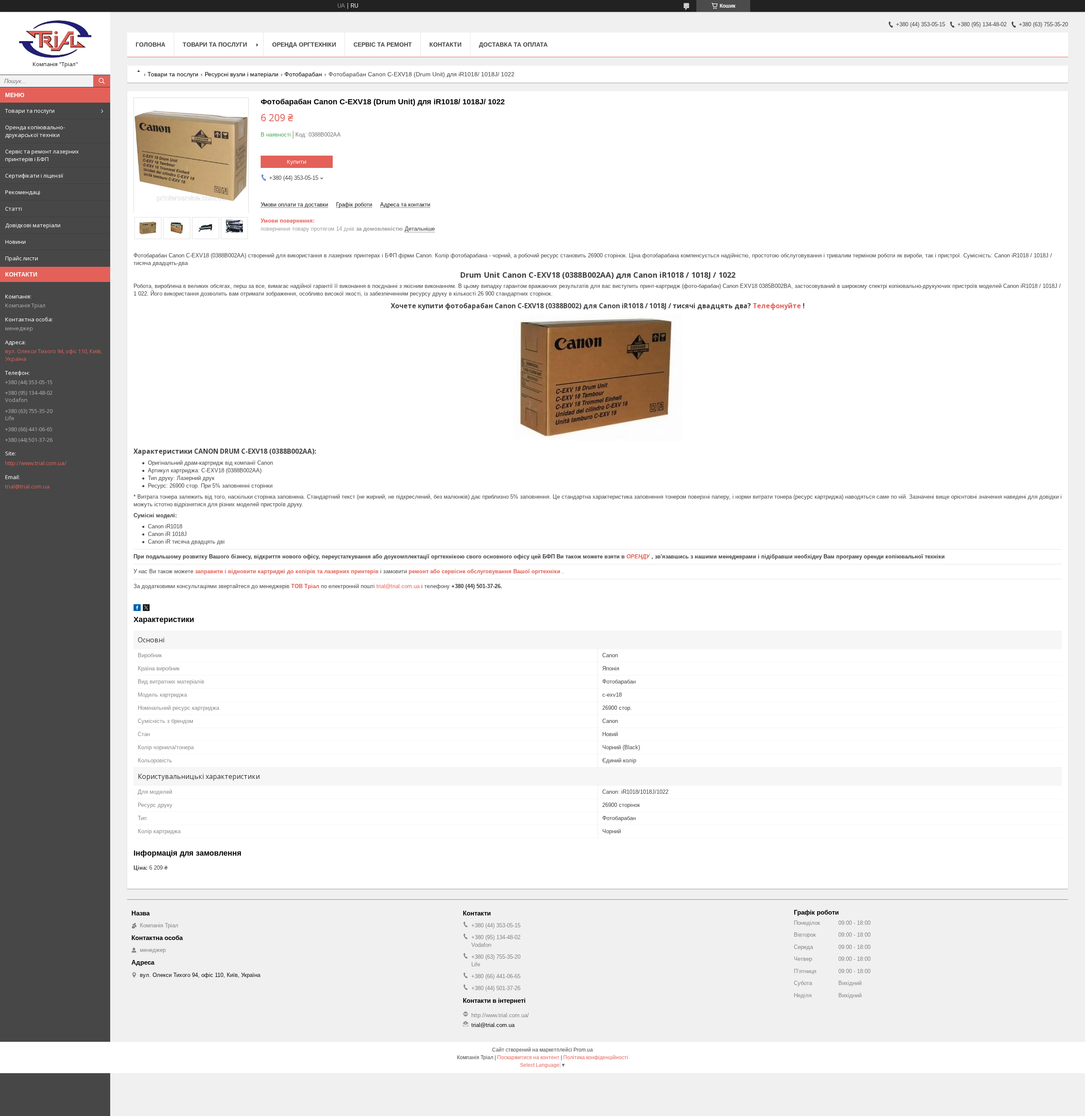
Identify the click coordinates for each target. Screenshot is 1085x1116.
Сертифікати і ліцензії (34, 175)
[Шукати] (101, 81)
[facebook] (137, 609)
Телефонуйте (778, 305)
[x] (146, 609)
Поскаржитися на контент (528, 1057)
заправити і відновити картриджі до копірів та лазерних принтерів (287, 571)
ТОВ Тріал (306, 586)
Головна (150, 44)
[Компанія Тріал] (55, 39)
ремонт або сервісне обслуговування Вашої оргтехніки (485, 571)
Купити (296, 161)
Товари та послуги (30, 110)
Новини (15, 242)
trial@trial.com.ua (27, 486)
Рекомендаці (22, 192)
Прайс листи (21, 258)
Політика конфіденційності (595, 1057)
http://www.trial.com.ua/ (36, 463)
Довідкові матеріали (33, 225)
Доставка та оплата (513, 44)
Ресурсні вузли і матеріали (241, 74)
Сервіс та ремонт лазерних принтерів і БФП (42, 155)
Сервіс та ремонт (382, 44)
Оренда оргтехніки (304, 44)
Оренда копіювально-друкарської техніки (35, 131)
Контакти (445, 44)
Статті (13, 208)
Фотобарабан (303, 74)
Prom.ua (583, 1050)
